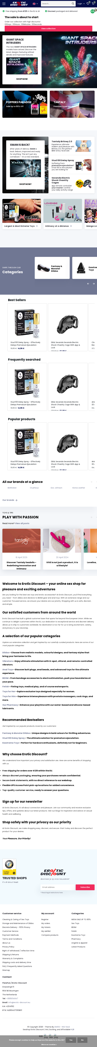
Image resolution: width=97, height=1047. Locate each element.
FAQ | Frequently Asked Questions (17, 966)
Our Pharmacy (10, 704)
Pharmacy (76, 939)
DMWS (57, 1027)
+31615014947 (12, 998)
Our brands (8, 500)
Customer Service (10, 931)
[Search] (73, 4)
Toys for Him (9, 696)
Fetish (5, 686)
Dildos (5, 652)
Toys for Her (8, 691)
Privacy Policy (8, 947)
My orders (45, 923)
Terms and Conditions (12, 939)
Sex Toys (75, 923)
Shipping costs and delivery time (16, 962)
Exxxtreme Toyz (10, 742)
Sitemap (6, 970)
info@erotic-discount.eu (19, 1002)
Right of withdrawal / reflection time (18, 950)
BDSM (5, 678)
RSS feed (66, 1027)
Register (44, 919)
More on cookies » (49, 1044)
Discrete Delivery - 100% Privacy (16, 927)
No (82, 1040)
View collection (48, 28)
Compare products (49, 935)
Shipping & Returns (10, 954)
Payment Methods (10, 935)
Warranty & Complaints (12, 958)
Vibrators (7, 661)
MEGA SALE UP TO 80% (81, 919)
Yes (70, 1040)
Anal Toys (7, 669)
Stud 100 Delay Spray (13, 738)
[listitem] (27, 327)
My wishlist (46, 931)
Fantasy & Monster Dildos (16, 733)
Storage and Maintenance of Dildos (18, 923)
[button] (4, 327)
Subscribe (85, 887)
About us (6, 943)
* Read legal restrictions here (52, 892)
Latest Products (78, 947)
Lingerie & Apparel (79, 943)
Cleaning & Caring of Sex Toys (15, 919)
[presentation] (88, 284)
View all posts (22, 523)
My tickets (45, 927)
